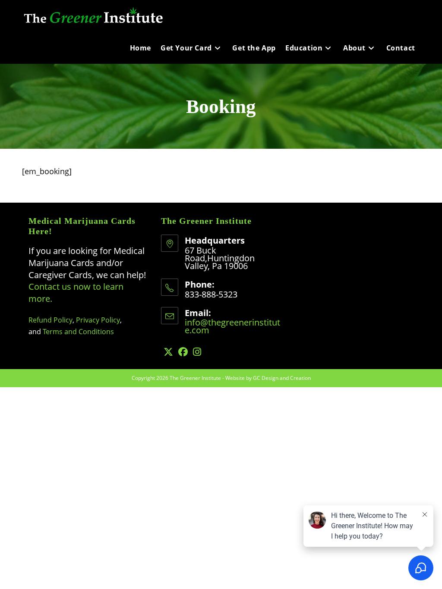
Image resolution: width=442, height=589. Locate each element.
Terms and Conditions (78, 331)
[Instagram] (197, 351)
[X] (168, 351)
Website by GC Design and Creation (268, 378)
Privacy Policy (98, 320)
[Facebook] (183, 351)
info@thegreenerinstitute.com (232, 326)
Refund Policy (50, 320)
